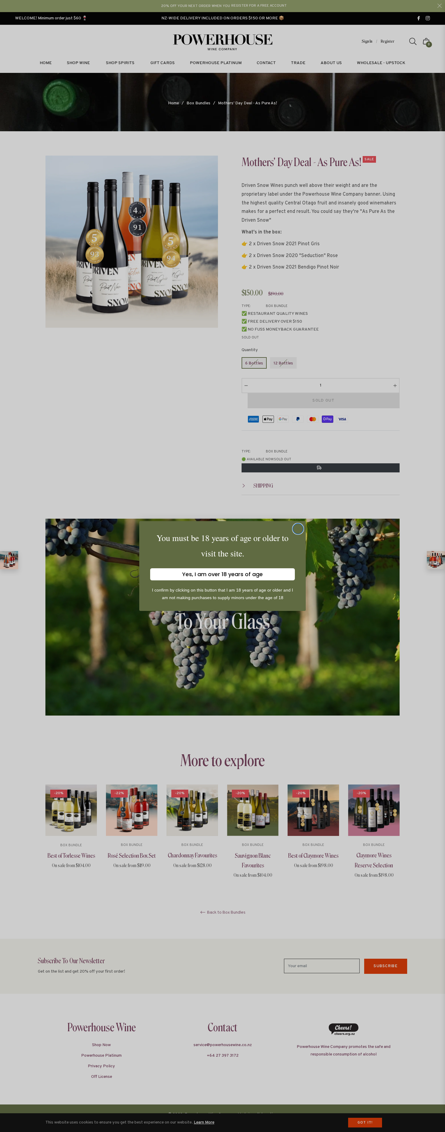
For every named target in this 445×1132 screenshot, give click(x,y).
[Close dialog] (298, 529)
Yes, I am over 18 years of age (222, 574)
